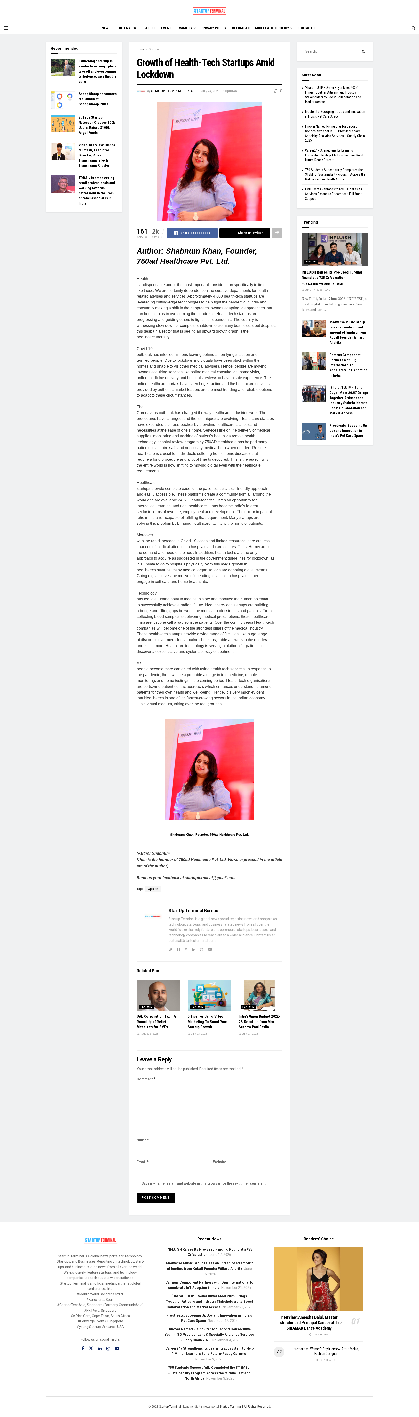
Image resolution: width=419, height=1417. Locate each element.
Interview (127, 28)
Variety (185, 28)
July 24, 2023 (210, 91)
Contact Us (307, 28)
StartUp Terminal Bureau (173, 91)
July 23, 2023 (198, 1033)
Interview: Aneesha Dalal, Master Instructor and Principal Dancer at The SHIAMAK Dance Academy (308, 1323)
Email (143, 1161)
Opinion (154, 49)
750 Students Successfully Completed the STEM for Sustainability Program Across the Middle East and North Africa (335, 174)
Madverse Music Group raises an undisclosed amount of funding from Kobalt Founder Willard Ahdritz (348, 332)
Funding (311, 261)
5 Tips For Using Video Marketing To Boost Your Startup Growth (207, 1022)
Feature (148, 28)
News (106, 28)
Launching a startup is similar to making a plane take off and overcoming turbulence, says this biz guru (98, 71)
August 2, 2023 (148, 1033)
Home (141, 49)
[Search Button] (363, 51)
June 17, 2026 (313, 289)
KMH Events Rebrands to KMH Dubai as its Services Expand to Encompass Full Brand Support (333, 194)
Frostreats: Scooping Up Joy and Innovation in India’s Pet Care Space (348, 430)
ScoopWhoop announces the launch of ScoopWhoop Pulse (98, 99)
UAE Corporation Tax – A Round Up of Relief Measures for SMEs (156, 1022)
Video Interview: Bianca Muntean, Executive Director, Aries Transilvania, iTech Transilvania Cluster (97, 155)
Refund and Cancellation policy (260, 28)
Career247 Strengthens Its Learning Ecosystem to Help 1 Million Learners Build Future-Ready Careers (334, 155)
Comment (146, 1079)
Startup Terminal (170, 1406)
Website (219, 1162)
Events (167, 28)
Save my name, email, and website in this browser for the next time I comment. (204, 1183)
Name (143, 1140)
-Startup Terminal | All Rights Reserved (244, 1406)
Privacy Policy (213, 28)
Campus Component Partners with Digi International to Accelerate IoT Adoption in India (348, 365)
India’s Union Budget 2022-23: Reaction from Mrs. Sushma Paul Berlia (259, 1022)
